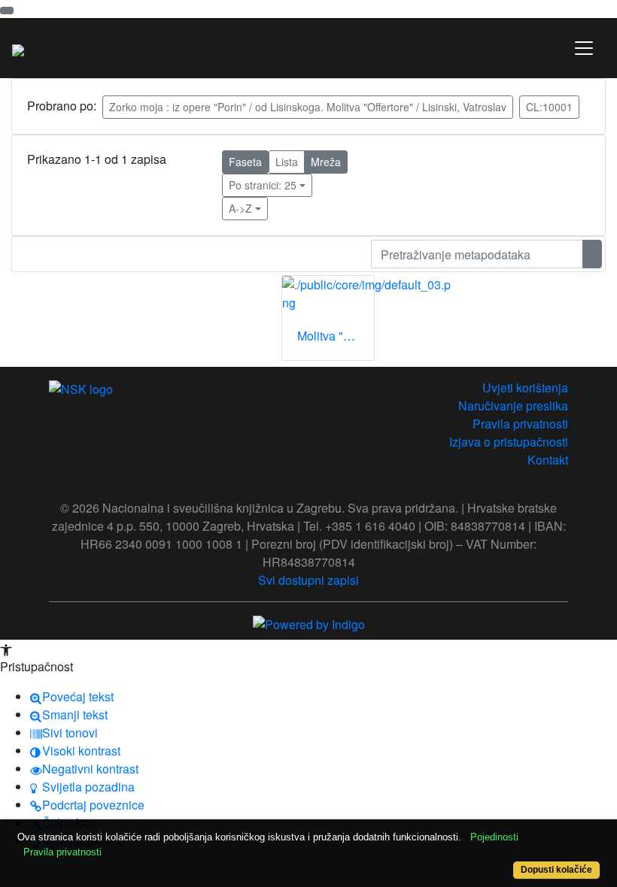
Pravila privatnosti (520, 423)
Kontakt (547, 459)
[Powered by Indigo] (309, 622)
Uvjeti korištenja (525, 387)
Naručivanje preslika (513, 405)
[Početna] (18, 48)
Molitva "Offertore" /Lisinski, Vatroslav (335, 335)
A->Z (240, 208)
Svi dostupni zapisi (308, 580)
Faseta (245, 161)
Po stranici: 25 (262, 184)
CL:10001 (549, 106)
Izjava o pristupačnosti (508, 441)
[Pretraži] (592, 254)
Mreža (326, 161)
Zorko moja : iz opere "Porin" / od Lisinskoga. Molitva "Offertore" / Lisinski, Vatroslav (307, 106)
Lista (286, 161)
